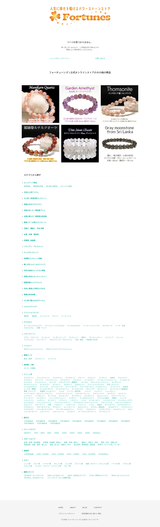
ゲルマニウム (29, 328)
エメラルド (28, 382)
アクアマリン (57, 378)
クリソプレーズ (56, 387)
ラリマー (80, 409)
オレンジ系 (58, 464)
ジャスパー (98, 391)
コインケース (45, 316)
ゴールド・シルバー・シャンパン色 (48, 466)
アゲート (81, 378)
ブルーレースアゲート (123, 402)
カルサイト (68, 384)
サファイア (90, 389)
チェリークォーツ (118, 396)
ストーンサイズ (29, 429)
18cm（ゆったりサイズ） (121, 475)
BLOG (84, 507)
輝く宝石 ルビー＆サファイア (35, 264)
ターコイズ (52, 396)
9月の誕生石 (125, 421)
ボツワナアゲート (124, 405)
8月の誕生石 (113, 421)
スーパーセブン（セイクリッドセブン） (38, 393)
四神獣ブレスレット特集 (33, 258)
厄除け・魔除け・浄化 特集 (34, 228)
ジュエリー (28, 346)
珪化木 (125, 387)
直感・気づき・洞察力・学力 (60, 445)
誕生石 (26, 417)
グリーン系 (79, 464)
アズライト (92, 378)
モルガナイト (113, 407)
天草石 (112, 378)
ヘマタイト (58, 405)
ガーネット (57, 384)
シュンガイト (110, 391)
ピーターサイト (94, 400)
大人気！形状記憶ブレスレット (35, 198)
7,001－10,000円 (88, 454)
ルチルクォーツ (119, 409)
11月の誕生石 (42, 423)
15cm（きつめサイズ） (56, 475)
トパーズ (123, 398)
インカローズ (125, 380)
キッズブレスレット (31, 252)
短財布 (34, 316)
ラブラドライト (127, 407)
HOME (60, 507)
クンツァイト (115, 387)
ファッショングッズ (31, 312)
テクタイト (73, 398)
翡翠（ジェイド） (30, 391)
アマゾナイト (123, 378)
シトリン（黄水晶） (74, 391)
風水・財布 (28, 359)
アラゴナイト (65, 380)
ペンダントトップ (59, 337)
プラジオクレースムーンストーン (86, 402)
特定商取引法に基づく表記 (91, 513)
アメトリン (39, 380)
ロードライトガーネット (87, 411)
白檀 (49, 405)
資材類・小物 (29, 365)
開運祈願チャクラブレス (33, 282)
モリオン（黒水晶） (98, 407)
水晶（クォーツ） (113, 384)
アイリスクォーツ (43, 378)
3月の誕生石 (52, 421)
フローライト (40, 405)
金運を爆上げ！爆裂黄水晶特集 (35, 216)
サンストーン (102, 389)
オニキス (85, 382)
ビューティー (41, 340)
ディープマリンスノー (58, 398)
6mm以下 (27, 433)
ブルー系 (37, 464)
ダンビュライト (103, 396)
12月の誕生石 (55, 423)
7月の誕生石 (101, 421)
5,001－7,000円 (73, 454)
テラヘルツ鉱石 (103, 398)
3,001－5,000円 (58, 454)
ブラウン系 (127, 464)
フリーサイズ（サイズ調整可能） (60, 478)
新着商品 (27, 186)
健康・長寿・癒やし (71, 442)
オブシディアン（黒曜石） (68, 382)
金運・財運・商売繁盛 (32, 442)
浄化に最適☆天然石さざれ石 (34, 288)
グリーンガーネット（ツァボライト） (94, 387)
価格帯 (26, 451)
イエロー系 (47, 464)
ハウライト (74, 400)
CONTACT (98, 507)
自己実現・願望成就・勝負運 (84, 445)
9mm (49, 433)
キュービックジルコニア (33, 325)
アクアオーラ (70, 378)
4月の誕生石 (65, 421)
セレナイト (123, 393)
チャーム (119, 337)
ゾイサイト (28, 396)
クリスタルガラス (73, 325)
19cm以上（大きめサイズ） (34, 478)
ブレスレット (73, 337)
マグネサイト (29, 407)
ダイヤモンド (77, 396)
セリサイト (112, 393)
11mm (64, 433)
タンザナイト (89, 396)
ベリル (91, 405)
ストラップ (109, 337)
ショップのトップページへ (60, 58)
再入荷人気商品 (52, 186)
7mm (36, 433)
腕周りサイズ (29, 472)
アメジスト (28, 380)
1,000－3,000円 (42, 454)
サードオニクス (77, 389)
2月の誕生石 (40, 421)
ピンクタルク (29, 402)
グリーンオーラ (71, 387)
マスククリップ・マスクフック (61, 340)
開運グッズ (28, 355)
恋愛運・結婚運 (29, 240)
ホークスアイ (110, 405)
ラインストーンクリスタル (54, 325)
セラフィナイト (98, 393)
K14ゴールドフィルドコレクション (59, 349)
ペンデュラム (29, 340)
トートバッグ (66, 316)
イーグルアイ (89, 380)
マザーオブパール (43, 407)
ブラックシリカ (106, 402)
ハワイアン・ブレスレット (34, 246)
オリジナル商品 (66, 186)
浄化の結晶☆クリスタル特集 (34, 270)
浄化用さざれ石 (92, 340)
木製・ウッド (41, 328)
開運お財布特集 (29, 294)
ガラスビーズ (107, 325)
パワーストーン (29, 334)
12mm (72, 433)
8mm (42, 433)
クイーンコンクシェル (96, 384)
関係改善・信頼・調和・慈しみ (35, 445)
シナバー (88, 391)
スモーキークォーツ (83, 393)
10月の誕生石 (29, 423)
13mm (79, 433)
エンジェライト (40, 382)
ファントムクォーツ (44, 402)
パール (83, 400)
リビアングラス (104, 409)
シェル (61, 391)
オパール (53, 382)
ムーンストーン (69, 407)
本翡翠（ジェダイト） (48, 391)
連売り (84, 337)
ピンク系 (68, 464)
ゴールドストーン (62, 389)
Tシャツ (55, 316)
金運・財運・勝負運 (31, 234)
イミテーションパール (91, 325)
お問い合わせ (100, 58)
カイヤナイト (117, 382)
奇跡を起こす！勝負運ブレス (34, 210)
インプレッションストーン (107, 380)
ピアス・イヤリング (31, 337)
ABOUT (73, 507)
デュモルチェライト (87, 398)
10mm (56, 433)
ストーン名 (28, 374)
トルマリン (41, 400)
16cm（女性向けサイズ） (77, 475)
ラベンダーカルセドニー (65, 409)
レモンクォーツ (58, 411)
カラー (26, 460)
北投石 (99, 405)
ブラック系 (28, 466)
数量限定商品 (38, 186)
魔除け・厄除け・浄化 (90, 442)
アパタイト (103, 378)
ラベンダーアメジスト (45, 409)
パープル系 (116, 464)
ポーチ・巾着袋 (29, 368)
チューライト (29, 398)
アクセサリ (28, 322)
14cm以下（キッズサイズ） (34, 475)
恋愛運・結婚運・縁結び (52, 442)
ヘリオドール (70, 405)
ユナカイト (71, 411)
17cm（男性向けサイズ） (99, 475)
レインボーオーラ (30, 411)
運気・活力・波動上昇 (109, 442)
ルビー (130, 409)
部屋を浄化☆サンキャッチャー (35, 276)
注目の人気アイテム (31, 192)
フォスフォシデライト (62, 402)
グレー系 (67, 466)
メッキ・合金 (120, 325)
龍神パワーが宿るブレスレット (35, 222)
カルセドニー (80, 384)
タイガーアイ (64, 396)
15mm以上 (97, 433)
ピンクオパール (109, 400)
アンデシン (77, 380)
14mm (87, 433)
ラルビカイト (91, 409)
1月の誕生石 (28, 421)
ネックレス (46, 337)
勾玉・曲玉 (79, 340)
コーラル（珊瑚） (30, 389)
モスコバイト (83, 407)
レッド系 (27, 464)
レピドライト (45, 411)
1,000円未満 (28, 454)
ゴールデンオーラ (46, 389)
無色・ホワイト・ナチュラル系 (97, 464)
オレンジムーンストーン (100, 382)
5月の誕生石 (77, 421)
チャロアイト (41, 398)
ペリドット (82, 405)
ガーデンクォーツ (30, 384)
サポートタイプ (29, 439)
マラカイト (57, 407)
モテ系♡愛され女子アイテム (34, 300)
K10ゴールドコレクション (33, 349)
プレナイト (28, 405)
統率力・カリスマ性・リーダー (109, 445)
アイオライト (29, 378)
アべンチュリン (52, 380)
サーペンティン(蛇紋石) (119, 389)
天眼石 (114, 398)
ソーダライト (40, 396)
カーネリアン (45, 384)
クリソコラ (44, 387)
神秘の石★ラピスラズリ (33, 204)
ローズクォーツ (104, 411)
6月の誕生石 (89, 421)
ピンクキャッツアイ (125, 400)
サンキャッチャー (95, 337)
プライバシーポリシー (67, 513)
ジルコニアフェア (30, 306)
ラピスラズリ (29, 409)
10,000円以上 (103, 454)
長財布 (26, 316)
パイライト (63, 400)
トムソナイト (29, 400)
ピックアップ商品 (30, 183)
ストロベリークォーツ (64, 393)
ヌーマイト (52, 400)
